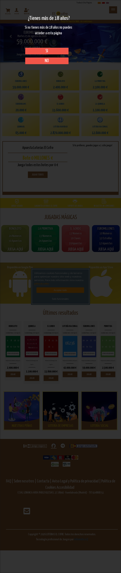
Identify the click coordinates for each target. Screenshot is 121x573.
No (47, 61)
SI (47, 51)
